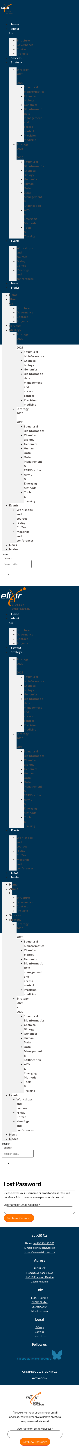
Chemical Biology (30, 173)
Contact (22, 49)
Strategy (16, 62)
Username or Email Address (22, 1204)
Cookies (39, 1331)
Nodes (15, 287)
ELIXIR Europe (39, 1297)
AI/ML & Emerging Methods (30, 216)
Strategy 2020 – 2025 (23, 76)
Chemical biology (30, 98)
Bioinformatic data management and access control (33, 120)
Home (15, 24)
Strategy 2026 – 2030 (23, 150)
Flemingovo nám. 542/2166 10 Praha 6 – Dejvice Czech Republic (40, 1277)
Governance (25, 44)
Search (6, 554)
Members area (39, 1310)
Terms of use (39, 1335)
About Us (13, 301)
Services (16, 58)
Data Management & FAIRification (33, 199)
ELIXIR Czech (39, 1306)
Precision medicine (30, 137)
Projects (22, 53)
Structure (23, 40)
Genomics (30, 104)
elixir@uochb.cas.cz (44, 1247)
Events (15, 240)
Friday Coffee (21, 263)
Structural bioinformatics (34, 89)
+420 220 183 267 (43, 1243)
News (14, 283)
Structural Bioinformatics (34, 164)
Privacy (39, 1327)
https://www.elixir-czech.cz (39, 1252)
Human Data (29, 186)
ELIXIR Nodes (40, 1302)
